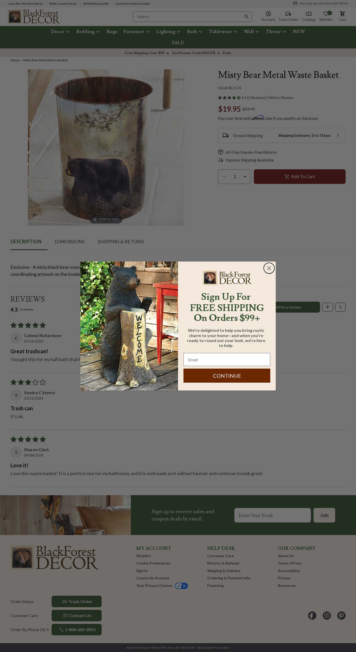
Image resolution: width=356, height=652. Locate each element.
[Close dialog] (269, 268)
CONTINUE (227, 375)
